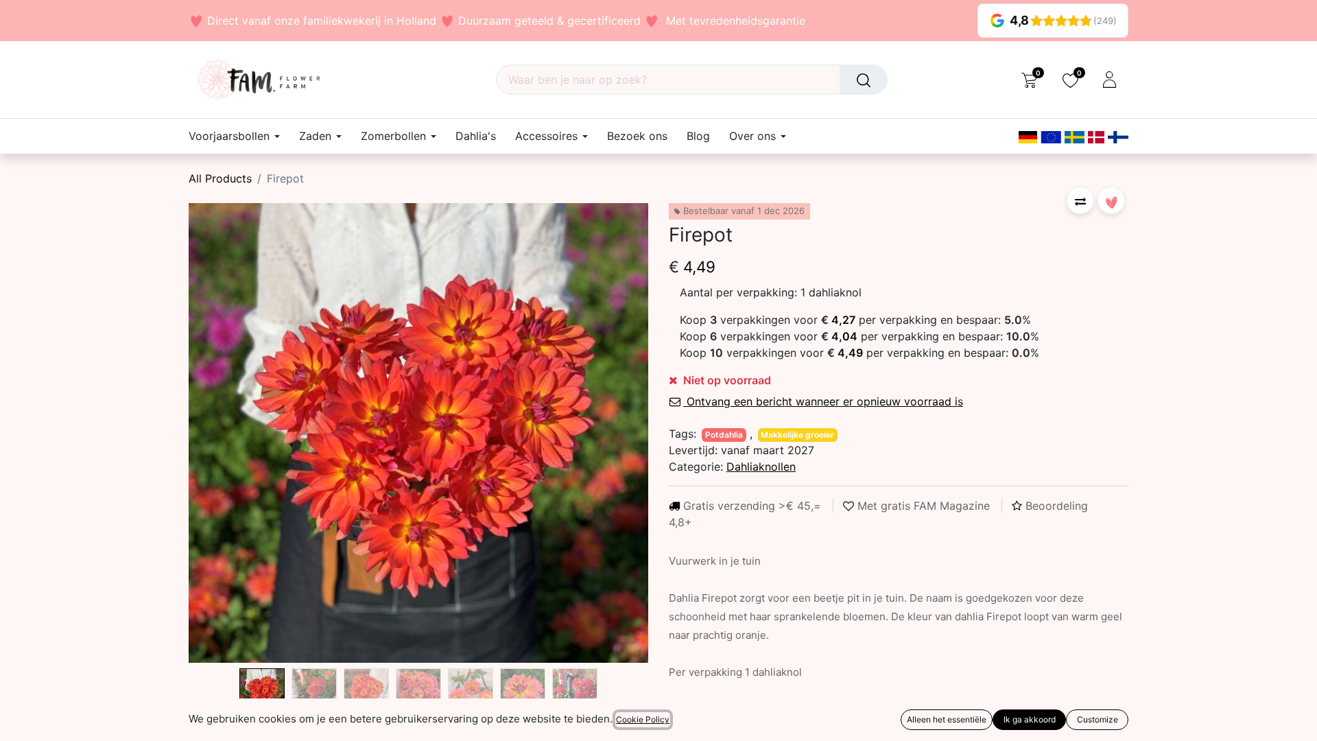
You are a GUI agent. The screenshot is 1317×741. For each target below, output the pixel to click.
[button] (223, 433)
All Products (220, 178)
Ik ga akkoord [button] (1030, 719)
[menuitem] (476, 136)
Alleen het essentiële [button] (946, 719)
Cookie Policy (642, 719)
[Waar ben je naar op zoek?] (864, 79)
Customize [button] (1097, 719)
